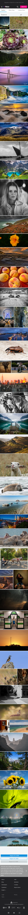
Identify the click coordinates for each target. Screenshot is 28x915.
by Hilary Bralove (2, 588)
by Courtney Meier (19, 683)
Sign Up (24, 6)
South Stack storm (5, 231)
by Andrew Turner (4, 232)
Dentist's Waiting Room (6, 545)
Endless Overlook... (2, 587)
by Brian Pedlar (12, 731)
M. (1, 213)
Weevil (2, 358)
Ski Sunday (12, 730)
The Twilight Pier (4, 526)
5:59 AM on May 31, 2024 (6, 648)
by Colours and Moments (15, 371)
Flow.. (2, 101)
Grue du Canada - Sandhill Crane (14, 27)
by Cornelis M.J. (3, 159)
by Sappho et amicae (4, 609)
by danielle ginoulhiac (4, 683)
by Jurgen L (2, 371)
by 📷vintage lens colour (5, 246)
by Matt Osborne (3, 412)
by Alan (2, 702)
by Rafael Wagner (4, 65)
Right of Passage (19, 682)
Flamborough (4, 304)
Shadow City (4, 701)
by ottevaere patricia (4, 718)
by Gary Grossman (4, 807)
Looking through (4, 768)
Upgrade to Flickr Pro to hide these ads (14, 2)
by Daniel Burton (3, 178)
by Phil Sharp (16, 588)
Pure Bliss (3, 474)
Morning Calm (4, 432)
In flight (14, 370)
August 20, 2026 (14, 855)
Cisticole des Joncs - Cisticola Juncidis (5, 682)
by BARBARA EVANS (4, 494)
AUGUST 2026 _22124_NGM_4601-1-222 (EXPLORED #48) (10, 787)
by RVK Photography (4, 121)
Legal (3, 894)
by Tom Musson (3, 359)
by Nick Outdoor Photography (6, 769)
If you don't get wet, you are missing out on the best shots (10, 119)
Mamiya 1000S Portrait (6, 410)
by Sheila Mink (3, 649)
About (3, 879)
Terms (3, 897)
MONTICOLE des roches (6, 666)
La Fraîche (17, 325)
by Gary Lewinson (4, 102)
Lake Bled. (3, 844)
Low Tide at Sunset (5, 264)
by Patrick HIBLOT (17, 326)
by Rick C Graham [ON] (5, 84)
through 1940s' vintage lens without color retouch (10, 245)
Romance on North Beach (7, 825)
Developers (4, 884)
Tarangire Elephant (2, 370)
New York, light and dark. (6, 389)
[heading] (6, 6)
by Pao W (2, 49)
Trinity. (2, 512)
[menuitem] (17, 7)
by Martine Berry (3, 667)
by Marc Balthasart (3, 326)
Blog (3, 882)
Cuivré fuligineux (4, 717)
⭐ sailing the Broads (5, 157)
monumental (3, 64)
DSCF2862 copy (17, 587)
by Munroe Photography (5, 788)
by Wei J (2, 433)
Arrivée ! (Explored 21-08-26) (3, 325)
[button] (3, 28)
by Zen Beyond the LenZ (5, 568)
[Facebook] (8, 913)
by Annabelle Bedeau (4, 475)
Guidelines (4, 887)
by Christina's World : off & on (6, 265)
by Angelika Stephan (4, 452)
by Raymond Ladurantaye (14, 28)
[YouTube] (14, 913)
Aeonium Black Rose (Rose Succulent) (9, 48)
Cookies (16, 884)
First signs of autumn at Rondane (8, 138)
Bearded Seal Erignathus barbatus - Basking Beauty (10, 493)
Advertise (16, 882)
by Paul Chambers (4, 845)
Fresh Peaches (4, 285)
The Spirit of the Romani (6, 567)
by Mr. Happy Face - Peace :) (5, 286)
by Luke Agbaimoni (4, 628)
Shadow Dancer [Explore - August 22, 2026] (10, 806)
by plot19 (2, 305)
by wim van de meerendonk (5, 140)
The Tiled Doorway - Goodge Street (9, 627)
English (3, 890)
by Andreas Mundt (4, 339)
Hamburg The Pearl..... (6, 338)
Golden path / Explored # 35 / (7, 608)
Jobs (15, 879)
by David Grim (3, 826)
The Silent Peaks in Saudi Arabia (8, 749)
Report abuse (17, 887)
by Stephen (2, 527)
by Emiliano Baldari (4, 513)
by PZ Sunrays (3, 750)
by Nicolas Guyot (3, 214)
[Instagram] (19, 913)
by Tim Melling (3, 546)
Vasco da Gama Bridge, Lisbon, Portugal (10, 83)
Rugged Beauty (4, 451)
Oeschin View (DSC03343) (7, 176)
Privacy (15, 894)
